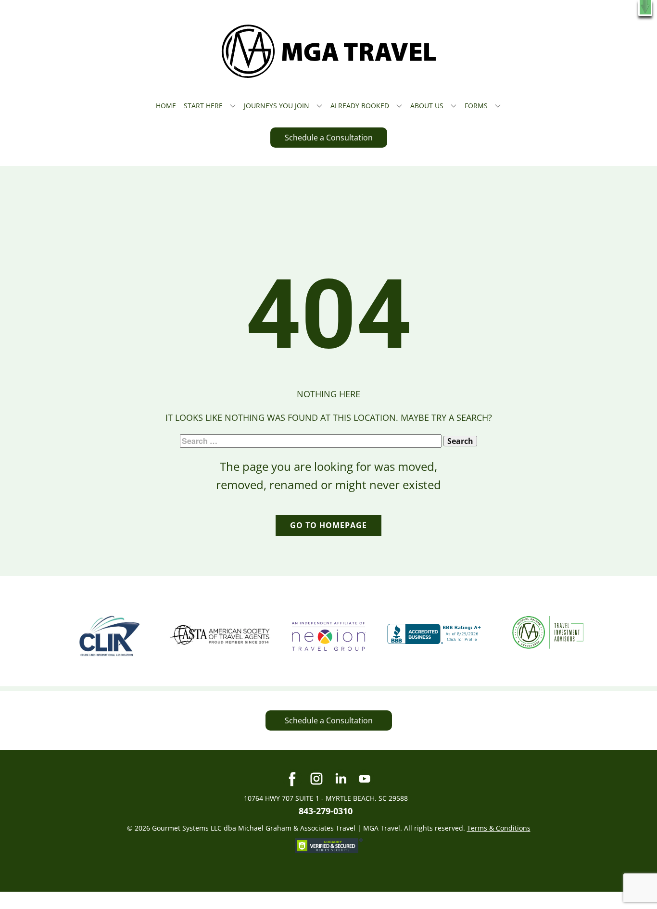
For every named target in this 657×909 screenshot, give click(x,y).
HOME (166, 105)
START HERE (203, 105)
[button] (645, 8)
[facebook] (292, 778)
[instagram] (316, 778)
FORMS (476, 105)
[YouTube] (364, 778)
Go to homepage (328, 525)
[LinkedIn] (340, 778)
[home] (328, 51)
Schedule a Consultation (329, 137)
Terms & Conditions (499, 828)
